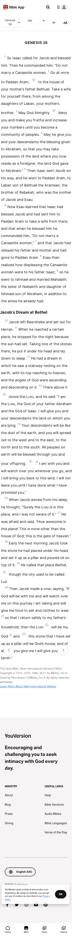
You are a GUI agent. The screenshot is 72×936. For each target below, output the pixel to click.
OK (61, 894)
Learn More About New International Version (28, 686)
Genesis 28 (10, 22)
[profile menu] (61, 7)
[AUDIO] (54, 22)
